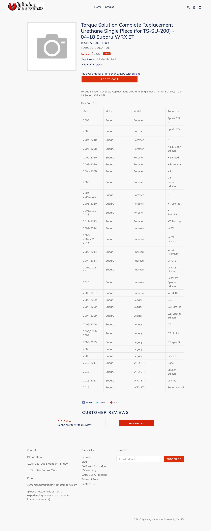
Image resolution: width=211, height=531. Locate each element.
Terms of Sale (90, 479)
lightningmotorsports (152, 519)
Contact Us (88, 484)
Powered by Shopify (174, 519)
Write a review (137, 423)
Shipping (86, 59)
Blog (84, 461)
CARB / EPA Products (94, 474)
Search (86, 457)
